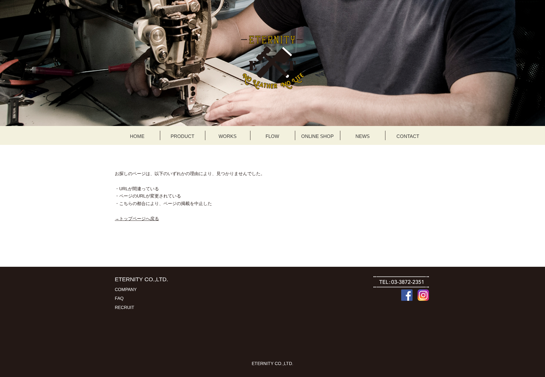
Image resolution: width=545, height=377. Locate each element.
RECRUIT (124, 307)
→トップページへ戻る (137, 218)
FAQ (119, 298)
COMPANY (126, 289)
